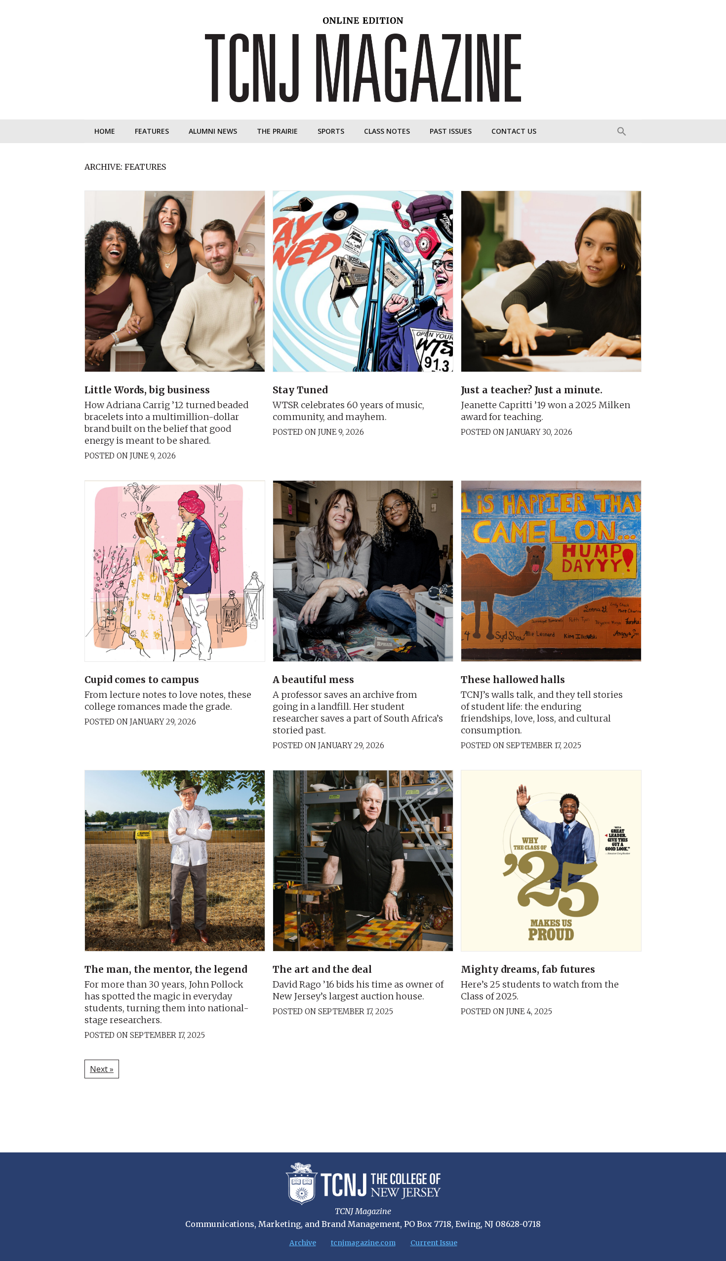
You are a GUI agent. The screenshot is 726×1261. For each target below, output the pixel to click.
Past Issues (451, 131)
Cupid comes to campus (141, 680)
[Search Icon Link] (622, 131)
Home (104, 131)
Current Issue (433, 1242)
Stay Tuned (300, 390)
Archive (302, 1242)
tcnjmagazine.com (363, 1242)
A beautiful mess (313, 680)
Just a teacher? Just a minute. (532, 390)
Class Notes (387, 131)
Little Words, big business (147, 390)
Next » (102, 1069)
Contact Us (513, 131)
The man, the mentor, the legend (166, 969)
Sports (331, 131)
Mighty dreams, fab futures (528, 969)
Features (152, 131)
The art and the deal (322, 969)
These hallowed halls (513, 680)
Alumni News (213, 131)
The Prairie (277, 131)
